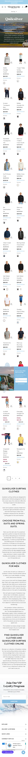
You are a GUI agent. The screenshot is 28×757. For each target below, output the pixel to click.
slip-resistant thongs (19, 550)
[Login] (22, 7)
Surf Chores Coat (7, 175)
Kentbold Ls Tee (16, 598)
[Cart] (25, 7)
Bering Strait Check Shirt (21, 244)
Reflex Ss (6, 309)
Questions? (14, 3)
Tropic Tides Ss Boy (21, 69)
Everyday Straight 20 (20, 412)
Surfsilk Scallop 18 (6, 412)
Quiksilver (6, 73)
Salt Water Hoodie (20, 277)
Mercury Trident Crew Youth (20, 140)
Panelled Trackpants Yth (6, 140)
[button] (7, 79)
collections (5, 662)
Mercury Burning (19, 344)
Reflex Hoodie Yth (20, 104)
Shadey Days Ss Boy (20, 310)
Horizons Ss (7, 343)
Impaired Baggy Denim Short (6, 452)
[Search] (5, 7)
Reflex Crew (20, 174)
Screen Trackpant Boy (6, 105)
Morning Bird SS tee (15, 611)
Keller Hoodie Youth (5, 70)
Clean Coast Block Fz (7, 244)
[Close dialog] (27, 367)
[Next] (19, 478)
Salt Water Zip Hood (6, 277)
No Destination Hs (7, 209)
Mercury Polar (19, 208)
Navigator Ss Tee (21, 450)
